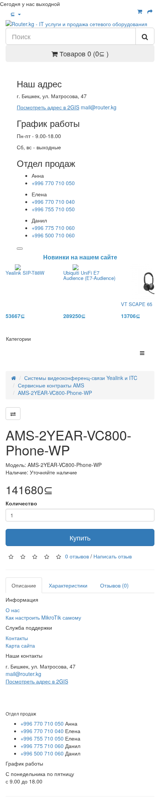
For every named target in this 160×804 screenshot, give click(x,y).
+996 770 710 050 (53, 183)
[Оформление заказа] (150, 11)
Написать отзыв (112, 556)
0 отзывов (77, 556)
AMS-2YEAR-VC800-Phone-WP (55, 392)
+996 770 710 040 (53, 201)
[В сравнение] (13, 413)
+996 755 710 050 (53, 209)
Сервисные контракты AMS (51, 385)
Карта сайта (20, 645)
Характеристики (68, 585)
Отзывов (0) (114, 585)
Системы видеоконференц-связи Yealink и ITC (80, 377)
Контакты (17, 638)
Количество (21, 503)
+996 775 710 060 (53, 227)
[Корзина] (139, 11)
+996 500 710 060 (53, 235)
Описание (24, 585)
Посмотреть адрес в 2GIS (48, 107)
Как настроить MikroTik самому (43, 617)
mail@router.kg (98, 107)
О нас (13, 610)
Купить (80, 537)
